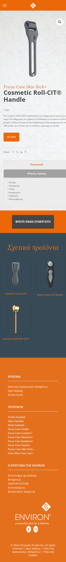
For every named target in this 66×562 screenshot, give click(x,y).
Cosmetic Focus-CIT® (16, 293)
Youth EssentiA (16, 417)
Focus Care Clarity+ (19, 445)
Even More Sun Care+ (20, 453)
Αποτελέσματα (16, 487)
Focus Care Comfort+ (20, 433)
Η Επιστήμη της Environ (22, 475)
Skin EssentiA (16, 421)
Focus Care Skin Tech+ (21, 449)
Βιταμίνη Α (14, 479)
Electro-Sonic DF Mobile (50, 294)
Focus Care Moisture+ (20, 437)
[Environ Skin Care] (33, 5)
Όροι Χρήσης (15, 390)
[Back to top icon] (58, 555)
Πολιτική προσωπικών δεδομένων (28, 386)
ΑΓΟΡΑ (11, 137)
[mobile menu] (5, 5)
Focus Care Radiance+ (20, 441)
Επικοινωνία (15, 394)
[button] (59, 22)
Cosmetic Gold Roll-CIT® (16, 338)
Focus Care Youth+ (19, 429)
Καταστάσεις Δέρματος (21, 491)
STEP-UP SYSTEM (18, 483)
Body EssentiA (16, 425)
